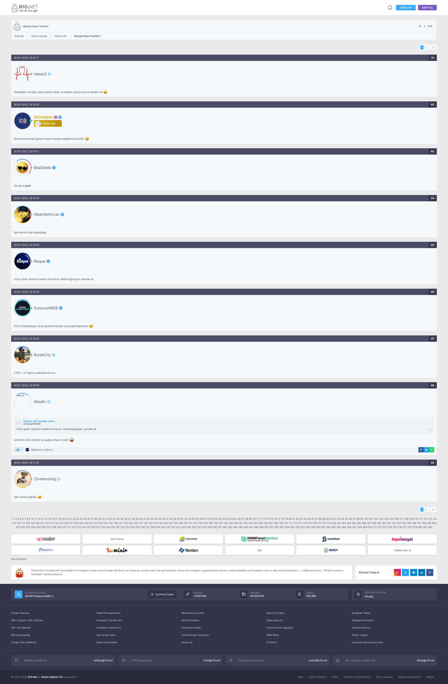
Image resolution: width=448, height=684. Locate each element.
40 (140, 518)
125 (61, 523)
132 (95, 523)
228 (152, 527)
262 (328, 527)
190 (384, 523)
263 (333, 527)
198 (424, 523)
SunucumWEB (46, 308)
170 (286, 523)
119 (32, 523)
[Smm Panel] (45, 539)
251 (272, 527)
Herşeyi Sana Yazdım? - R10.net (25, 7)
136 (115, 523)
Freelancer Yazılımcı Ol (108, 627)
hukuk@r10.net (318, 660)
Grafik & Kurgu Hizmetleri (195, 635)
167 (271, 523)
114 (435, 518)
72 (261, 518)
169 (281, 523)
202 (23, 527)
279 (415, 527)
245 (240, 527)
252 (276, 527)
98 (358, 518)
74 (268, 518)
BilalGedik (42, 167)
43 (151, 518)
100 (366, 518)
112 (425, 518)
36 (125, 518)
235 (188, 527)
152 (195, 523)
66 (239, 518)
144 (155, 523)
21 (70, 518)
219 (108, 527)
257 (302, 527)
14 (46, 518)
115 (14, 523)
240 (214, 527)
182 (344, 523)
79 (286, 518)
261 (323, 527)
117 (23, 523)
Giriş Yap (406, 7)
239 (209, 527)
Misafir (40, 402)
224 (132, 527)
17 (56, 518)
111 (421, 518)
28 (95, 518)
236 (194, 527)
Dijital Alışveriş (274, 620)
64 (231, 518)
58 (208, 518)
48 (171, 518)
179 (329, 523)
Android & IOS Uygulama (280, 627)
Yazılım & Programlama (108, 613)
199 (429, 523)
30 (103, 518)
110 (416, 518)
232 (173, 527)
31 (106, 518)
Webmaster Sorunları (192, 613)
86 (312, 518)
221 (118, 527)
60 (216, 518)
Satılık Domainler (190, 620)
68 (246, 518)
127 (71, 523)
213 (78, 527)
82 (297, 518)
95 (346, 518)
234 (183, 527)
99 (361, 518)
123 (51, 523)
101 (371, 518)
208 (54, 527)
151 (191, 523)
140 (136, 523)
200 (434, 523)
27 (92, 518)
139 (130, 523)
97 (354, 518)
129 (81, 523)
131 (91, 523)
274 (390, 527)
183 (348, 523)
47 (167, 518)
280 (420, 527)
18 (59, 518)
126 (66, 523)
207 (49, 527)
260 (318, 527)
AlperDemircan (46, 214)
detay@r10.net (425, 660)
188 (374, 523)
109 (411, 518)
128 (76, 523)
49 (174, 518)
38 (133, 518)
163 (250, 523)
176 (314, 523)
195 (409, 523)
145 (160, 523)
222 (122, 527)
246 (245, 527)
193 (399, 523)
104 (386, 518)
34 (118, 518)
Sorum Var (187, 642)
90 (328, 518)
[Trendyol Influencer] (117, 550)
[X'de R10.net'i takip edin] (405, 572)
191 (389, 523)
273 (385, 527)
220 (113, 527)
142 (145, 523)
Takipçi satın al (402, 550)
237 (199, 527)
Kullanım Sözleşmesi (409, 676)
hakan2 (40, 74)
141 (141, 523)
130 (85, 523)
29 (99, 518)
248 (256, 527)
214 (83, 527)
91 (331, 518)
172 (295, 523)
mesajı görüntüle (31, 423)
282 (430, 527)
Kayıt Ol (427, 7)
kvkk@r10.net (212, 660)
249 (261, 527)
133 (100, 523)
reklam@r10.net (103, 660)
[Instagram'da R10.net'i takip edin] (397, 572)
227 (148, 527)
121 (42, 523)
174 (305, 523)
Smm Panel (117, 538)
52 (185, 518)
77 (279, 518)
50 (178, 518)
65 (235, 518)
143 (150, 523)
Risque (40, 261)
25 (84, 518)
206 (43, 527)
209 (59, 527)
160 (236, 523)
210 (64, 527)
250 (266, 527)
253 (281, 527)
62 (223, 518)
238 (204, 527)
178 (324, 523)
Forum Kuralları (384, 676)
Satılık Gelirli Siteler (106, 642)
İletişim (430, 676)
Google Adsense (20, 613)
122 (47, 523)
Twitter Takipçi (360, 635)
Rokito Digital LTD (51, 676)
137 (120, 523)
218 (103, 527)
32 (110, 518)
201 (18, 527)
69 (250, 518)
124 (56, 523)
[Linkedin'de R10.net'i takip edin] (421, 572)
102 (376, 518)
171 (290, 523)
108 (406, 518)
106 (396, 518)
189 (379, 523)
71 (257, 518)
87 (316, 518)
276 (400, 527)
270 (370, 527)
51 (182, 518)
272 (380, 527)
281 (425, 527)
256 (297, 527)
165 (260, 523)
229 (158, 527)
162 (245, 523)
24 (81, 518)
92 (335, 518)
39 (137, 518)
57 (205, 518)
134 (105, 523)
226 (143, 527)
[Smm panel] (259, 539)
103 (381, 518)
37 (129, 518)
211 (69, 527)
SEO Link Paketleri (21, 627)
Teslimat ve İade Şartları (357, 676)
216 (93, 527)
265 (344, 527)
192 (394, 523)
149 (180, 523)
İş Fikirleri (272, 642)
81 (293, 518)
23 (77, 518)
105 (391, 518)
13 (42, 518)
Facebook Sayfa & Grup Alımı (367, 642)
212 (74, 527)
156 (216, 523)
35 (121, 518)
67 (242, 518)
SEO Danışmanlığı (20, 635)
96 (350, 518)
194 (404, 523)
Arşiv (300, 676)
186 (364, 523)
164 (255, 523)
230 (163, 527)
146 (165, 523)
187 (369, 523)
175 (309, 523)
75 (271, 518)
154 (205, 523)
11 (36, 518)
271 (375, 527)
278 (410, 527)
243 (230, 527)
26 (88, 518)
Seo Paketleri (18, 558)
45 (159, 518)
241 (220, 527)
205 (38, 527)
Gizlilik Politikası (318, 676)
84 (305, 518)
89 (324, 518)
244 (235, 527)
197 (419, 523)
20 (66, 518)
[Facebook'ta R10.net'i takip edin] (429, 572)
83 (301, 518)
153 (200, 523)
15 (49, 518)
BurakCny (42, 355)
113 (430, 518)
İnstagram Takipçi (361, 613)
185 (359, 523)
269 (365, 527)
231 (168, 527)
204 (33, 527)
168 (276, 523)
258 (308, 527)
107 (401, 518)
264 (339, 527)
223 (127, 527)
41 (144, 518)
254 (287, 527)
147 (171, 523)
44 (155, 518)
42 (148, 518)
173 (300, 523)
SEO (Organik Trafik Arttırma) (27, 620)
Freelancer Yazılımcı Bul (109, 620)
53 (189, 518)
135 (110, 523)
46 (163, 518)
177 (319, 523)
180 (334, 523)
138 (125, 523)
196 (414, 523)
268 (359, 527)
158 (225, 523)
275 (395, 527)
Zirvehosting (45, 479)
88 (320, 518)
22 (73, 518)
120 (37, 523)
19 (63, 518)
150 (186, 523)
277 (405, 527)
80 (290, 518)
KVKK (335, 676)
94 (342, 518)
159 (231, 523)
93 (339, 518)
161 (241, 523)
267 (354, 527)
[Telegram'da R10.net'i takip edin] (413, 572)
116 (18, 523)
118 (28, 523)
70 (254, 518)
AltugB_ (369, 596)
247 (251, 527)
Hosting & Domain (191, 627)
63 (227, 518)
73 (264, 518)
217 (98, 527)
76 (275, 518)
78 (282, 518)
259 (313, 527)
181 (339, 523)
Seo (259, 550)
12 (39, 518)
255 (292, 527)
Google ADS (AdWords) (24, 642)
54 (193, 518)
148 (175, 523)
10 (32, 518)
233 (178, 527)
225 (137, 527)
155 (210, 523)
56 (201, 518)
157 (221, 523)
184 (354, 523)
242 (225, 527)
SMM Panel (273, 635)
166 (266, 523)
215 (88, 527)
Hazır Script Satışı (105, 635)
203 (28, 527)
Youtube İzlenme (361, 627)
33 (114, 518)
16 (53, 518)
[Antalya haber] (188, 539)
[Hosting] (45, 550)
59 (212, 518)
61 (220, 518)
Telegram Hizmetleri (362, 620)
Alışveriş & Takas (276, 613)
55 (197, 518)
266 (349, 527)
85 (308, 518)
